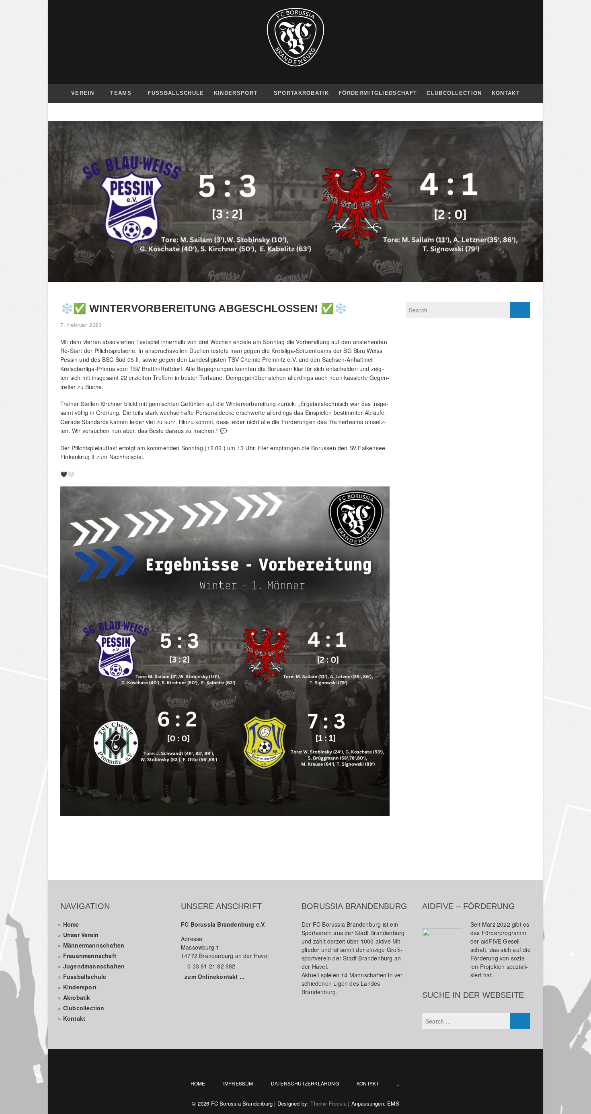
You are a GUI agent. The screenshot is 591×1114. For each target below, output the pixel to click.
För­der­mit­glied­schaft (378, 93)
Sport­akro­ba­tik (301, 93)
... (399, 1083)
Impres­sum (238, 1083)
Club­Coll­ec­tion (454, 93)
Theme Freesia (328, 1103)
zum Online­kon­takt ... (214, 976)
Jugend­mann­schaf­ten (94, 966)
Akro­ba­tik (76, 997)
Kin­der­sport (235, 93)
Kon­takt (506, 93)
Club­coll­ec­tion (84, 1008)
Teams (120, 93)
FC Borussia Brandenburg (242, 1103)
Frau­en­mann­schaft (89, 956)
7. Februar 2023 (81, 324)
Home (71, 924)
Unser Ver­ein (80, 935)
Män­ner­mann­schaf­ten (94, 945)
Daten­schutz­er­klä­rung (305, 1083)
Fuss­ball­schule (85, 976)
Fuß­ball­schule (176, 93)
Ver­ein (82, 93)
